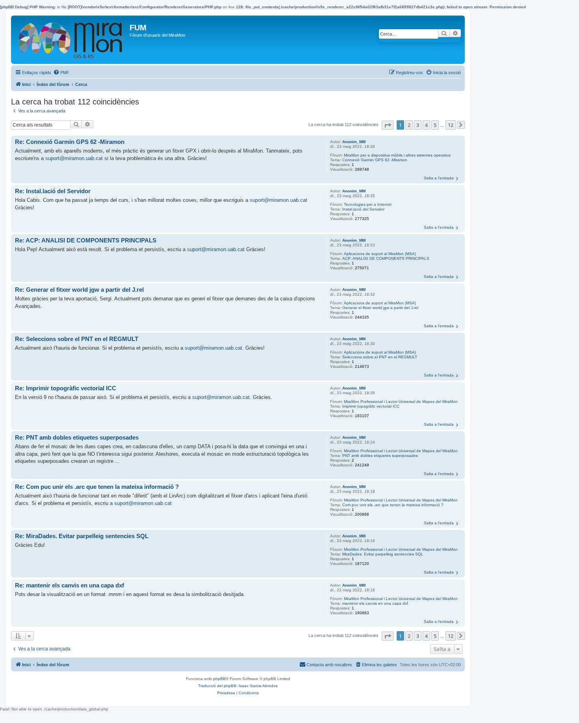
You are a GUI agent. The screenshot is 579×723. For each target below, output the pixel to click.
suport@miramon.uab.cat (74, 158)
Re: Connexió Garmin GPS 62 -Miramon (69, 141)
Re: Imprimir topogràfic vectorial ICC (65, 388)
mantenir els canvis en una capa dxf (375, 603)
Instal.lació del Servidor (363, 209)
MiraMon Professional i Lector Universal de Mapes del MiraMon (401, 401)
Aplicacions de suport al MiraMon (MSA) (380, 254)
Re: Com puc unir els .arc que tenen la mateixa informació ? (97, 486)
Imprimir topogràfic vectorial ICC (370, 406)
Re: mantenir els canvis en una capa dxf (69, 585)
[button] (387, 125)
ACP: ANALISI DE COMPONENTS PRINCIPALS (385, 258)
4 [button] (426, 125)
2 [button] (409, 125)
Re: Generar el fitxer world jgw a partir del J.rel (79, 289)
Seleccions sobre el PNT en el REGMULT (379, 357)
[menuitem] (61, 72)
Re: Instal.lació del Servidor (53, 191)
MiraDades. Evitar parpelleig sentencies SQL (382, 554)
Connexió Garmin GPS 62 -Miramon (374, 160)
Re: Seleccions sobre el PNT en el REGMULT (76, 338)
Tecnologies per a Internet (368, 204)
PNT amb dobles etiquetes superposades (380, 455)
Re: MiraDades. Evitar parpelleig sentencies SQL (81, 536)
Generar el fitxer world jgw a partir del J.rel (380, 308)
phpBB (219, 678)
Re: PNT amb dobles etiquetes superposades (77, 437)
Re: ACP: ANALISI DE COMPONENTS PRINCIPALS (85, 240)
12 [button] (450, 125)
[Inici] (71, 39)
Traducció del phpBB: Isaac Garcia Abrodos (238, 686)
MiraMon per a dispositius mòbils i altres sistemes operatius (397, 155)
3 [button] (417, 125)
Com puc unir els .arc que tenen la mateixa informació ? (393, 505)
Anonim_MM (354, 142)
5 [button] (435, 125)
